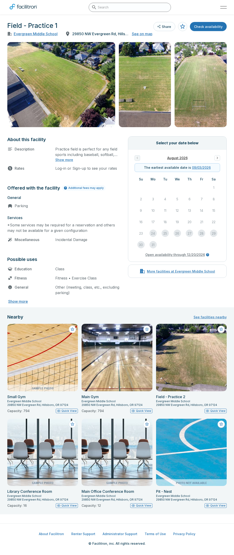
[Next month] (217, 158)
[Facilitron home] (23, 10)
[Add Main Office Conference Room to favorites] (147, 424)
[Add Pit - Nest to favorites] (221, 424)
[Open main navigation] (223, 7)
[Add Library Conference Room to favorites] (72, 424)
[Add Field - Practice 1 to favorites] (182, 26)
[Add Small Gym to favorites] (72, 329)
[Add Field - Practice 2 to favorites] (221, 329)
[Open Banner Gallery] (61, 84)
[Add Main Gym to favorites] (147, 329)
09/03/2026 (201, 167)
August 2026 (177, 158)
